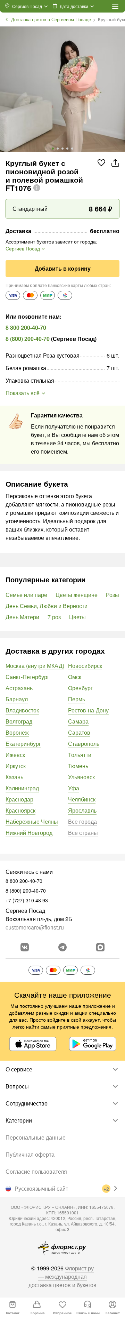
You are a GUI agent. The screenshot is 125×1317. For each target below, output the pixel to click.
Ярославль (82, 810)
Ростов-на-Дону (88, 710)
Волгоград (19, 721)
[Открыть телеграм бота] (62, 947)
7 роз (54, 617)
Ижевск (15, 755)
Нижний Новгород (29, 833)
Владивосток (22, 710)
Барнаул (17, 699)
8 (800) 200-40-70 (28, 339)
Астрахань (19, 688)
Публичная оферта (30, 1154)
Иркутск (16, 766)
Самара (78, 721)
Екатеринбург (23, 744)
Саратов (79, 732)
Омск (74, 677)
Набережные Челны (32, 821)
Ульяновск (81, 777)
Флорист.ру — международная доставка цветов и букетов (62, 1276)
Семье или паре (26, 595)
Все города (82, 821)
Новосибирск (85, 666)
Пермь (76, 699)
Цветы (77, 617)
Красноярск (20, 810)
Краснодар (19, 799)
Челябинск (81, 799)
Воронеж (17, 732)
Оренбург (80, 688)
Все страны (83, 833)
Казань (14, 777)
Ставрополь (83, 744)
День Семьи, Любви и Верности (47, 606)
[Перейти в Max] (100, 947)
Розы (112, 595)
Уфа (73, 788)
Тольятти (79, 755)
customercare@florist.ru (35, 927)
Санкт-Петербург (27, 677)
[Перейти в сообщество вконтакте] (25, 947)
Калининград (22, 788)
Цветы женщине (77, 595)
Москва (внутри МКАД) (35, 666)
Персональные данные (36, 1137)
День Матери (22, 617)
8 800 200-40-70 (26, 328)
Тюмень (78, 766)
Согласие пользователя (36, 1171)
